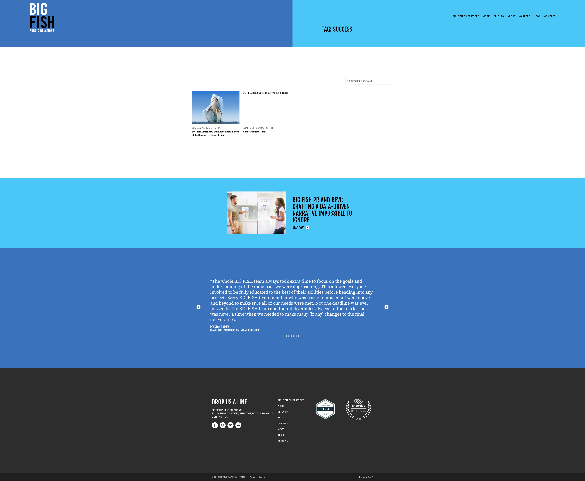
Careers (524, 16)
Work (486, 16)
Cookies (262, 477)
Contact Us (220, 416)
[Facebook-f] (215, 425)
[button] (386, 307)
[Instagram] (223, 425)
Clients (499, 16)
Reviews (283, 441)
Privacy (253, 477)
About (511, 16)
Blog (281, 435)
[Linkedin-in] (238, 425)
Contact (550, 16)
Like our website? (366, 477)
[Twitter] (230, 425)
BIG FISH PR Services (466, 16)
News (537, 16)
